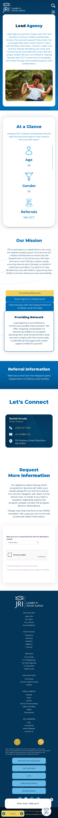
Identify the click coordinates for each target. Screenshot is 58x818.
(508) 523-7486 (22, 428)
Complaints (29, 725)
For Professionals (29, 660)
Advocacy (29, 638)
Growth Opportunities (29, 682)
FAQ (29, 722)
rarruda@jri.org (22, 434)
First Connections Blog (29, 704)
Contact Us (29, 731)
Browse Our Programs (29, 761)
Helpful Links (29, 669)
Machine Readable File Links (35, 814)
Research (29, 644)
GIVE (29, 776)
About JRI (29, 616)
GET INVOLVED (29, 768)
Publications (29, 712)
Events (29, 701)
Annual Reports (29, 625)
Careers (29, 685)
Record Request (29, 728)
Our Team (29, 619)
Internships (29, 679)
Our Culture (29, 622)
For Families (29, 657)
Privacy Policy (39, 811)
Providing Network (30, 293)
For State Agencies (29, 663)
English (13, 813)
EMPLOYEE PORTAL (29, 783)
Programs (29, 635)
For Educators (29, 666)
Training (29, 647)
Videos (29, 709)
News (29, 698)
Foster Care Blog (29, 706)
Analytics (29, 641)
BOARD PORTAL (29, 791)
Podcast (29, 695)
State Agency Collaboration (29, 299)
